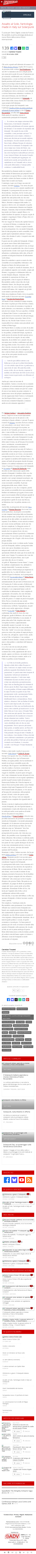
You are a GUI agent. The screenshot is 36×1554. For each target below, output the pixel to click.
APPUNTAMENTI (10, 1139)
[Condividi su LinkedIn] (27, 48)
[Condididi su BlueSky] (15, 48)
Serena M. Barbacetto (19, 468)
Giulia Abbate (6, 1050)
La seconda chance (16, 577)
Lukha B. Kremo (23, 753)
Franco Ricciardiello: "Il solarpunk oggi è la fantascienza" (17, 1235)
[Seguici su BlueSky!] (14, 1180)
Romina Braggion (15, 509)
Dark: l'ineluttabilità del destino (13, 1388)
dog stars (18, 8)
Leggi (18, 1431)
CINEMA (15, 1434)
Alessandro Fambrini (24, 413)
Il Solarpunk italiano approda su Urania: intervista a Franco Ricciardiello (15, 1077)
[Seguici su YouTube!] (21, 1180)
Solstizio (17, 185)
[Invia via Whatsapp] (23, 48)
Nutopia (12, 422)
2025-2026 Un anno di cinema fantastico (23, 1437)
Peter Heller (26, 8)
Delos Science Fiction (11, 67)
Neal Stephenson (25, 69)
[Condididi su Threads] (19, 48)
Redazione (28, 1515)
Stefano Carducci (10, 413)
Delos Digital (24, 112)
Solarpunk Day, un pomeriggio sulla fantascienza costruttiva (17, 1146)
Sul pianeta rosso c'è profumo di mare (15, 1395)
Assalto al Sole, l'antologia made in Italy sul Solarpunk (17, 1207)
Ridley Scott (10, 8)
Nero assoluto (7, 1036)
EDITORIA (7, 1069)
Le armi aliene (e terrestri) (11, 1360)
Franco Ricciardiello (8, 1022)
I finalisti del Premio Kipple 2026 (22, 1470)
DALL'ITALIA (16, 1422)
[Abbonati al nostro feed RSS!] (29, 1180)
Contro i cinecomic (9, 1346)
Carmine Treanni (15, 52)
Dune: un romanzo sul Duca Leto (14, 1353)
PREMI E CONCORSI (18, 1467)
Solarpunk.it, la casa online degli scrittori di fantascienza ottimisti (17, 1254)
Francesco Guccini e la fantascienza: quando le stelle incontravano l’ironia (23, 1426)
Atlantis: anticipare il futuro (11, 1244)
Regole (22, 1515)
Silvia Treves (29, 577)
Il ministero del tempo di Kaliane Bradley (21, 1459)
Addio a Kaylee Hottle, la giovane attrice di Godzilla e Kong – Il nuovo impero (17, 1324)
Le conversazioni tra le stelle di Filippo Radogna (15, 1403)
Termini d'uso (8, 1515)
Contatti (18, 1517)
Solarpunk (26, 98)
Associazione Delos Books (18, 1527)
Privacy (16, 1515)
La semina (7, 468)
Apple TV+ (3, 8)
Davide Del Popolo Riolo (15, 299)
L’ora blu (11, 610)
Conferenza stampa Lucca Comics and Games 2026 (16, 1503)
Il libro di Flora (11, 855)
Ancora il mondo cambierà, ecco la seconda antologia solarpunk (17, 1224)
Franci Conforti (18, 816)
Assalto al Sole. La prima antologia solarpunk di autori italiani (16, 1017)
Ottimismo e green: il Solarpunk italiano (16, 1197)
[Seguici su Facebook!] (7, 1180)
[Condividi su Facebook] (12, 48)
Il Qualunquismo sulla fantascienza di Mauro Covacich (17, 1291)
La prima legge (7, 1025)
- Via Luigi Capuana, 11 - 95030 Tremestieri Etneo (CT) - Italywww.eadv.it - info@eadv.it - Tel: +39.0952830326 (19, 1539)
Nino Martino (20, 610)
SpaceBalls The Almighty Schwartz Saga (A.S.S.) (17, 1492)
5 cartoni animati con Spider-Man (14, 1366)
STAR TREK (16, 1445)
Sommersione (7, 1410)
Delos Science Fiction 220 (11, 1339)
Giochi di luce (6, 816)
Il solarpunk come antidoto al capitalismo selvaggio (16, 1302)
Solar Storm (12, 753)
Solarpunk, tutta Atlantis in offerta (16, 1112)
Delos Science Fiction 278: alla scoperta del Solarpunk (17, 1280)
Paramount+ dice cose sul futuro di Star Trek (22, 1448)
